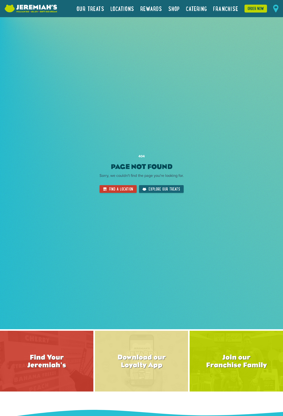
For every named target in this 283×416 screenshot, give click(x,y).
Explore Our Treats (164, 189)
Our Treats (90, 8)
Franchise (225, 8)
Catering (196, 8)
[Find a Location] (275, 8)
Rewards (151, 8)
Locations (122, 8)
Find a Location (121, 189)
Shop (174, 8)
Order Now (256, 8)
